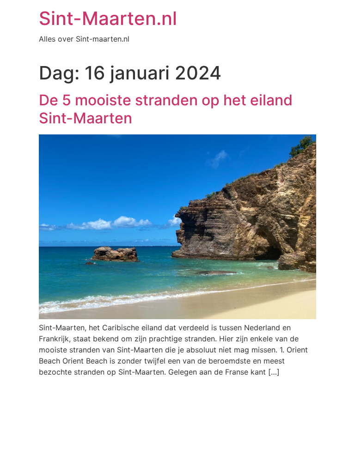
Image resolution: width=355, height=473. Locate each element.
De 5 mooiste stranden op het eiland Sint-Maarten (166, 109)
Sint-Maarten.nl (108, 18)
